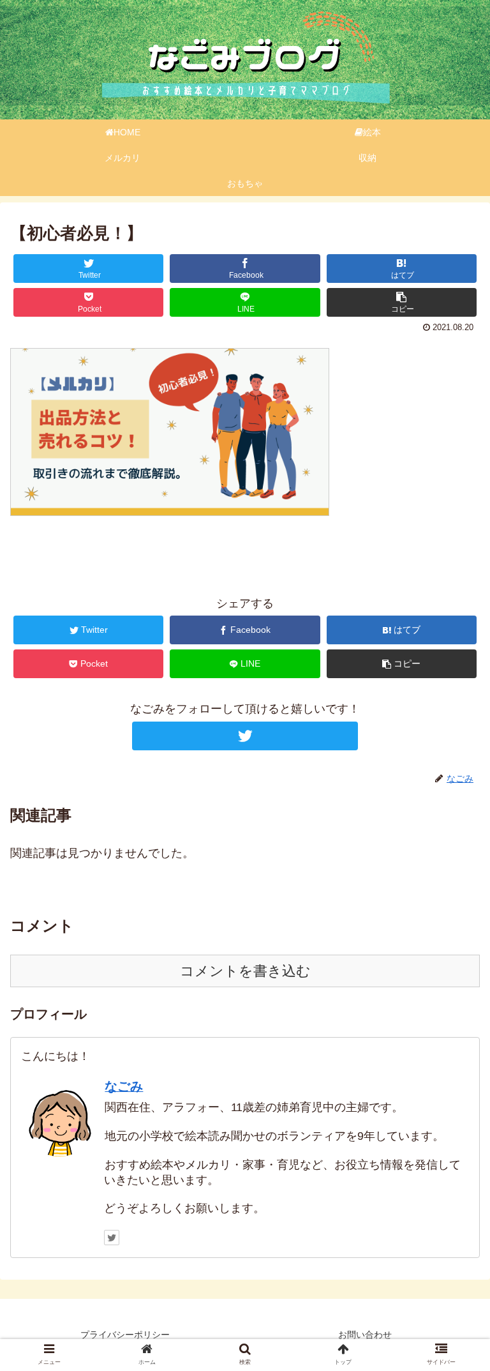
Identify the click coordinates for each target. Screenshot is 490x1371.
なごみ (124, 1086)
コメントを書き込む (245, 971)
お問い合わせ (365, 1334)
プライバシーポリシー (125, 1334)
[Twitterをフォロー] (244, 736)
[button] (454, 1145)
